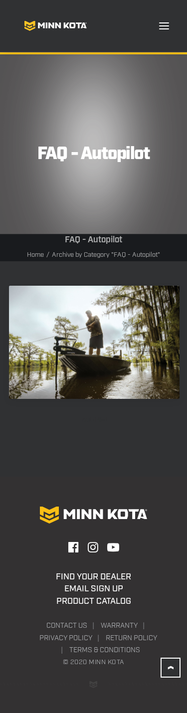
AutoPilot (94, 420)
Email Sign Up (93, 588)
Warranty (119, 625)
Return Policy (131, 638)
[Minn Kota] (55, 25)
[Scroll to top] (171, 668)
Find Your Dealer (93, 576)
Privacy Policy (65, 638)
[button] (164, 26)
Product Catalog (93, 601)
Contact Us (66, 625)
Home (35, 255)
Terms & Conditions (104, 650)
